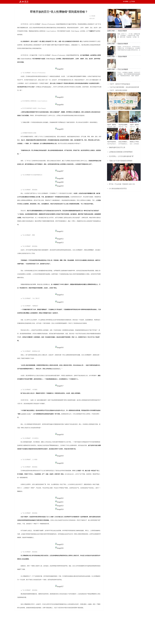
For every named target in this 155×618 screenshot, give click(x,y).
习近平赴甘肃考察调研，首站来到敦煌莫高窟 (124, 87)
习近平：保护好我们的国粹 (118, 90)
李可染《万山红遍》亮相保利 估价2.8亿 (122, 184)
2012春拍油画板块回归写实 (118, 188)
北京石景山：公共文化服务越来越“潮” (121, 156)
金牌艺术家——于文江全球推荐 (117, 69)
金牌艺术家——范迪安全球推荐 (117, 43)
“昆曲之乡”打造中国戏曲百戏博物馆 (120, 161)
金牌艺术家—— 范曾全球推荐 (117, 31)
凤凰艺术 (92, 31)
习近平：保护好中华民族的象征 (119, 84)
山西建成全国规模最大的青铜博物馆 (121, 152)
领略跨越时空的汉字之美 (117, 147)
